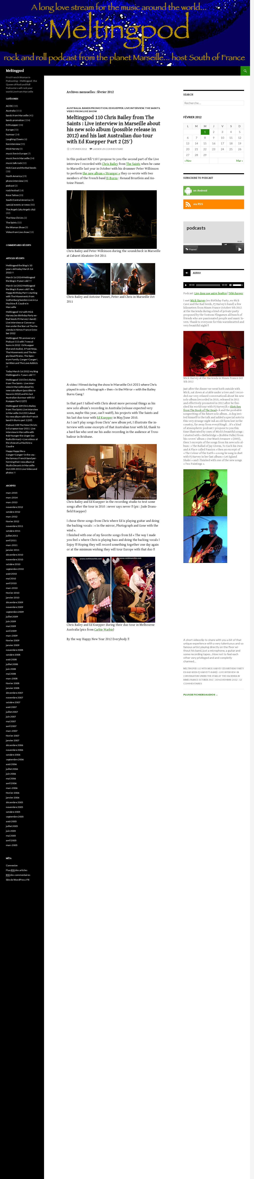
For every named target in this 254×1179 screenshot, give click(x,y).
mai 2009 (11, 626)
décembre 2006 (14, 745)
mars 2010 (11, 588)
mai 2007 (11, 721)
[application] (213, 285)
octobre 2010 (13, 564)
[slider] (238, 284)
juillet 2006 (12, 768)
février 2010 (12, 592)
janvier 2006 (12, 797)
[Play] (186, 285)
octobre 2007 (13, 702)
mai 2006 (11, 778)
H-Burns (112, 178)
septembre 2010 (15, 568)
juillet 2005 (12, 826)
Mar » (239, 160)
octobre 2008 (13, 654)
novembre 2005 (14, 807)
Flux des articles (16, 870)
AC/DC (9, 105)
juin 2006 (11, 773)
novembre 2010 (14, 559)
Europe (10, 129)
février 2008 (12, 683)
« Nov (188, 160)
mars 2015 (11, 492)
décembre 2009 (14, 602)
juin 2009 (11, 621)
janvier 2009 (12, 645)
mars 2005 (11, 845)
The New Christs (15, 217)
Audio (197, 273)
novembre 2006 (14, 749)
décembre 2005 (14, 802)
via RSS (198, 204)
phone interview (14, 180)
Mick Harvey (198, 300)
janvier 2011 (12, 549)
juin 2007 (11, 716)
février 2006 (12, 792)
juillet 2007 (12, 711)
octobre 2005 (13, 811)
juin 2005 (11, 830)
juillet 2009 (12, 616)
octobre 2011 (13, 530)
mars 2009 (11, 635)
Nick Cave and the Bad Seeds (21, 167)
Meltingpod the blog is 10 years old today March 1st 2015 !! (19, 269)
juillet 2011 (12, 535)
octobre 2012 (13, 511)
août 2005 (11, 821)
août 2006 (11, 764)
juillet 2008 (12, 664)
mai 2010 (11, 578)
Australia (74, 108)
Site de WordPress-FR (17, 879)
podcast (10, 185)
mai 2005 (11, 835)
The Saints (152, 108)
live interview (134, 108)
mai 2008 (11, 673)
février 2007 (12, 735)
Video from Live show (82, 111)
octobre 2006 (13, 754)
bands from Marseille (17, 115)
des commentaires (18, 874)
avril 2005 (11, 840)
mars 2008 (11, 678)
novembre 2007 (14, 697)
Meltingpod (15, 71)
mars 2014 (11, 497)
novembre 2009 (14, 607)
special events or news (18, 204)
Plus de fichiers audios (200, 694)
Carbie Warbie (103, 630)
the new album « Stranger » (101, 173)
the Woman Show (15, 227)
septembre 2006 (15, 759)
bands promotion (95, 108)
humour (10, 134)
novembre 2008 (14, 649)
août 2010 (11, 573)
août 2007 (11, 707)
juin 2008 (11, 668)
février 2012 (12, 521)
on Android (200, 190)
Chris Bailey (110, 164)
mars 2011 (11, 545)
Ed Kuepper (116, 108)
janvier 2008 (12, 688)
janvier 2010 (12, 597)
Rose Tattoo (12, 195)
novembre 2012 (14, 507)
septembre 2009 (15, 611)
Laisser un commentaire (108, 148)
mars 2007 (11, 730)
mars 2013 (11, 502)
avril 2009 (11, 630)
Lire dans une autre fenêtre (210, 293)
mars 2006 (11, 788)
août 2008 (11, 659)
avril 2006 (11, 783)
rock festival (12, 190)
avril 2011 (11, 540)
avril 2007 (11, 726)
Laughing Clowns (15, 139)
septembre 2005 (15, 816)
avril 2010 (11, 583)
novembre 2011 (14, 526)
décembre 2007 (14, 692)
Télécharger (236, 293)
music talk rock (14, 163)
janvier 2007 (12, 740)
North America (14, 176)
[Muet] (230, 285)
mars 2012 (11, 516)
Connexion (12, 865)
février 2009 (12, 640)
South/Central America (18, 199)
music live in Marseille (18, 158)
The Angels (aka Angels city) (20, 209)
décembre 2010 (14, 554)
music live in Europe (16, 153)
